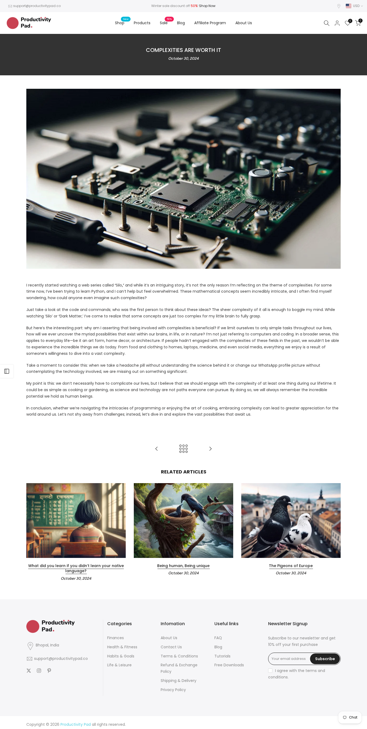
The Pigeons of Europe (291, 565)
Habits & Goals (120, 656)
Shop (121, 23)
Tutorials (222, 656)
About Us (243, 23)
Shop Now (207, 5)
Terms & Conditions (179, 656)
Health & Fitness (122, 647)
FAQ (218, 637)
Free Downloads (229, 665)
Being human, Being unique (183, 565)
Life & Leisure (119, 665)
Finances (115, 637)
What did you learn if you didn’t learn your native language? (76, 568)
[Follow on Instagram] (39, 670)
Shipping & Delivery (178, 680)
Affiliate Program (210, 23)
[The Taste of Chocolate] (156, 449)
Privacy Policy (173, 689)
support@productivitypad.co (37, 5)
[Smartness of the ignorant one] (210, 449)
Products (142, 23)
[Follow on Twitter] (28, 670)
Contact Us (171, 647)
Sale (166, 23)
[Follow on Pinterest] (49, 670)
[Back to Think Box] (183, 449)
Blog (181, 23)
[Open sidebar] (6, 371)
